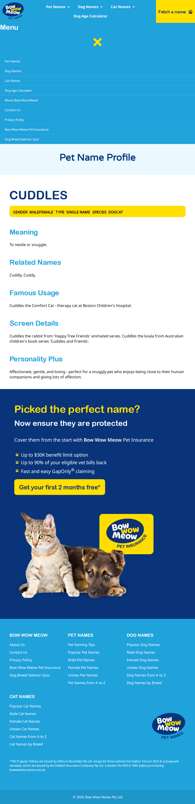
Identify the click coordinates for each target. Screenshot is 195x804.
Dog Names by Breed (144, 682)
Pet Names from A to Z (86, 682)
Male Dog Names (141, 652)
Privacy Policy (21, 659)
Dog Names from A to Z (146, 675)
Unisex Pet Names (83, 675)
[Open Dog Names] (101, 7)
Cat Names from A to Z (28, 736)
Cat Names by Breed (26, 744)
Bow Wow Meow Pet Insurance (35, 667)
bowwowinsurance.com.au (27, 770)
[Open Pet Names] (68, 7)
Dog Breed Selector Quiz (30, 675)
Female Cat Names (25, 721)
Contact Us (18, 652)
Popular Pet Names (83, 652)
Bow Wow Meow (103, 440)
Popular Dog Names (143, 644)
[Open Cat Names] (133, 7)
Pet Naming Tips (81, 644)
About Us (17, 644)
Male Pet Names (81, 659)
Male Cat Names (23, 713)
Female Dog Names (143, 659)
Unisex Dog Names (142, 667)
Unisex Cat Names (24, 728)
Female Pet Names (83, 667)
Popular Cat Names (25, 706)
